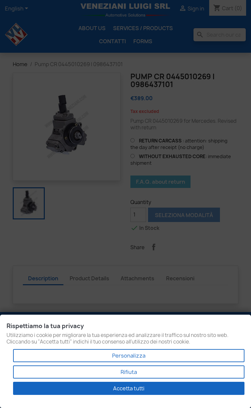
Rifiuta (129, 372)
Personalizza (128, 355)
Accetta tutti (128, 388)
